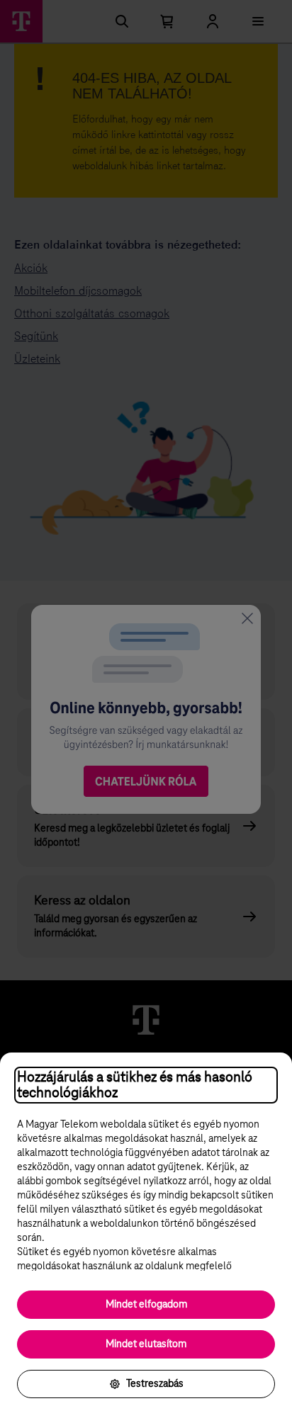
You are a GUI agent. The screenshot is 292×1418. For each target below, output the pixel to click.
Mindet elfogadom (146, 1304)
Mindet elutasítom (146, 1344)
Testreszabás (155, 1384)
